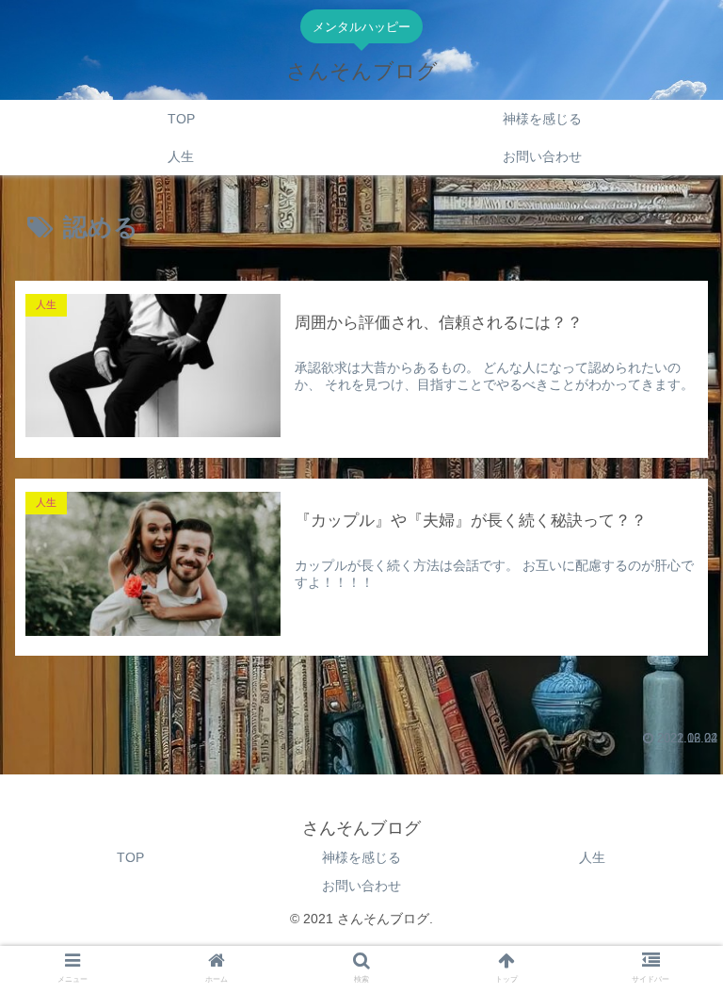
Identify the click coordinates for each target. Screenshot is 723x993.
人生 (592, 857)
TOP (130, 857)
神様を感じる (361, 857)
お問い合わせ (361, 885)
